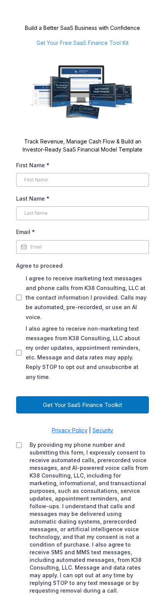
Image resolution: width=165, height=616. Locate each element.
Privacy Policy (69, 430)
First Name (33, 165)
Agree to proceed (39, 265)
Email (25, 232)
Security (102, 430)
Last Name (33, 198)
